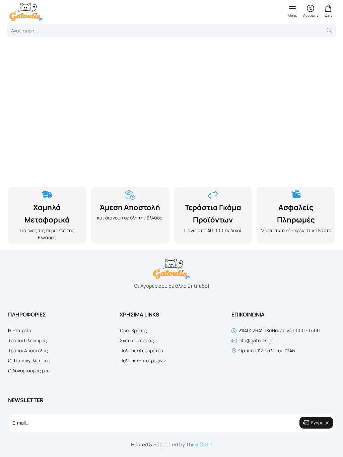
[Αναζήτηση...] (329, 30)
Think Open (199, 444)
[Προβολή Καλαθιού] (328, 11)
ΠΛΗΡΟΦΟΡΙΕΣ (27, 314)
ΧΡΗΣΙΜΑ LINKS (139, 314)
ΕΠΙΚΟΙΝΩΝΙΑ (248, 314)
